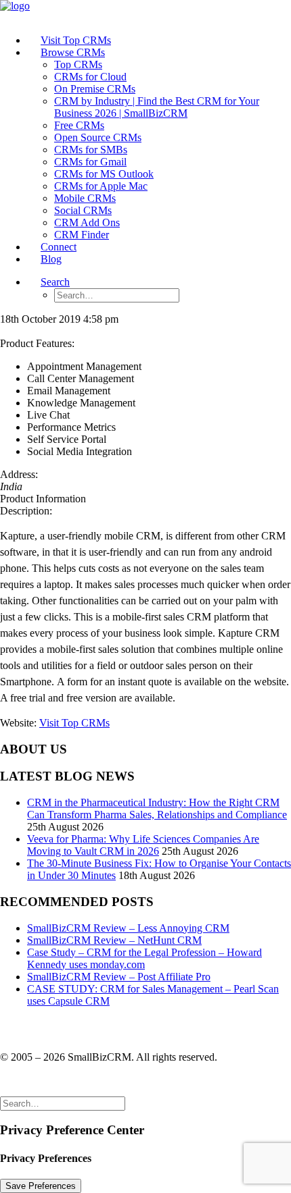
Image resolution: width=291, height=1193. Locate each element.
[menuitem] (159, 40)
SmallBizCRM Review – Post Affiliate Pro (118, 976)
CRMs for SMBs (90, 149)
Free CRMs (79, 125)
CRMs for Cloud (90, 76)
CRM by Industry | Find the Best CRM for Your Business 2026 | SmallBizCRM (156, 107)
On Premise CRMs (94, 89)
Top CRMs (78, 64)
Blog (51, 259)
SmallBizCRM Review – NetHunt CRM (114, 940)
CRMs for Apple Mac (101, 186)
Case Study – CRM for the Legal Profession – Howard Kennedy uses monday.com (144, 958)
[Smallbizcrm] (145, 12)
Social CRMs (83, 210)
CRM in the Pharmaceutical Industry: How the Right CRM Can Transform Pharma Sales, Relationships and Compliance (157, 808)
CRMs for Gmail (90, 161)
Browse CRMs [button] (73, 52)
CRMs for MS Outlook (104, 174)
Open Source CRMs (97, 137)
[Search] (62, 1103)
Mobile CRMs (85, 198)
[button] (55, 282)
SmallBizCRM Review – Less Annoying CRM (128, 928)
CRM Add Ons (87, 222)
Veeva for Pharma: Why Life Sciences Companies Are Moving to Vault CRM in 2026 (143, 845)
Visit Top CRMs (74, 722)
